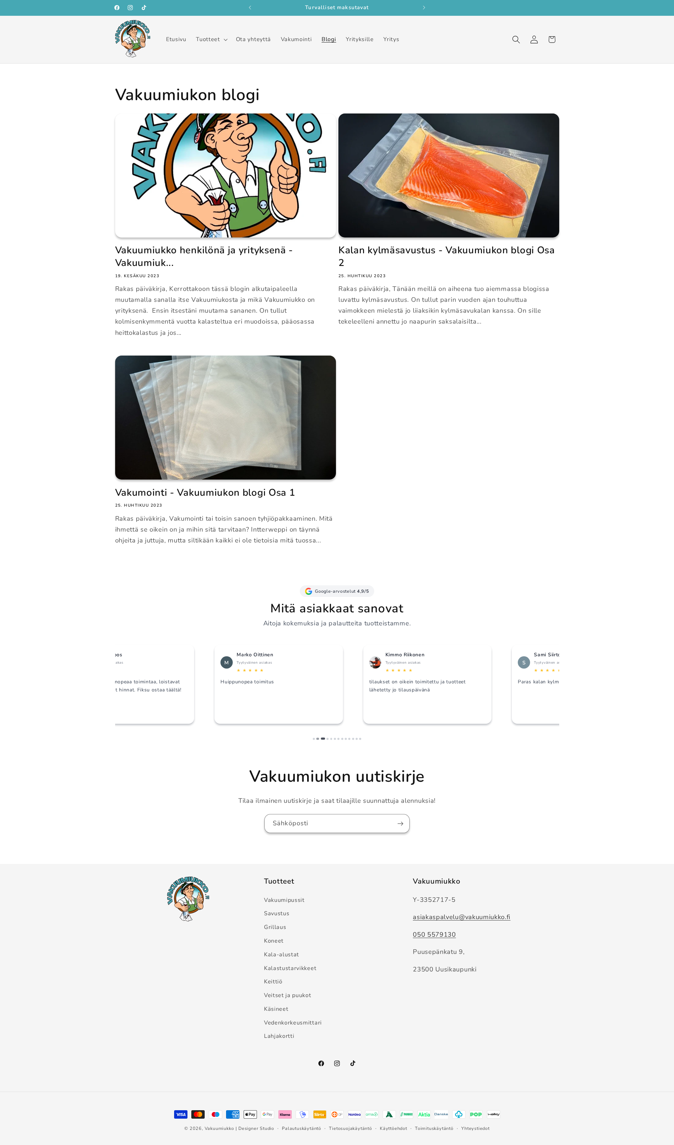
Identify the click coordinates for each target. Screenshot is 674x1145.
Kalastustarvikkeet (290, 968)
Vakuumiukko (219, 1128)
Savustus (277, 914)
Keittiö (273, 981)
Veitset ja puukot (287, 995)
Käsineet (276, 1009)
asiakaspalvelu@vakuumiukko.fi (461, 916)
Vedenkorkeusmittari (293, 1023)
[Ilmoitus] (424, 7)
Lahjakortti (279, 1036)
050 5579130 (434, 934)
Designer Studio (256, 1128)
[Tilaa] (400, 823)
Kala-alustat (281, 954)
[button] (211, 39)
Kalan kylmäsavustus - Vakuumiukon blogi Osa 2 (446, 256)
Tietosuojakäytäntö (350, 1128)
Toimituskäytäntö (434, 1128)
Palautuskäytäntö (301, 1128)
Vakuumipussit (284, 900)
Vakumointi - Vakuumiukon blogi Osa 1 (205, 493)
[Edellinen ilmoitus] (250, 7)
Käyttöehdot (393, 1128)
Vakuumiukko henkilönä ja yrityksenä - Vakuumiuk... (204, 256)
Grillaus (275, 927)
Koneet (274, 941)
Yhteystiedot (475, 1128)
